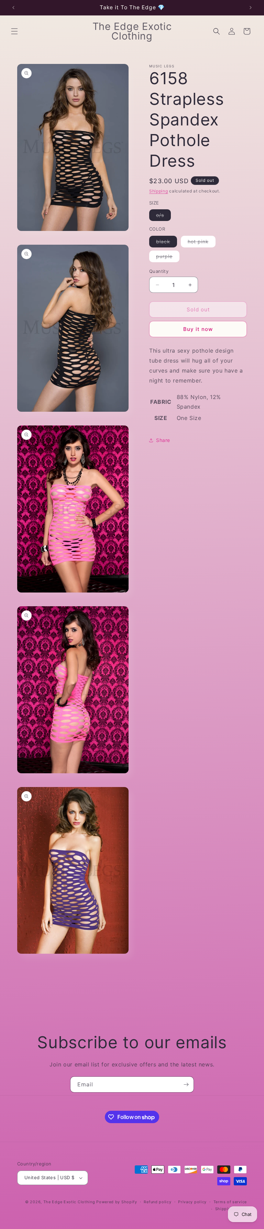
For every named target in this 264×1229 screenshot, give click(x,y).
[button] (14, 31)
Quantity (158, 271)
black (166, 242)
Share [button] (163, 440)
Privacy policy (192, 1201)
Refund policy (157, 1201)
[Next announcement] (250, 7)
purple (167, 257)
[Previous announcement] (13, 7)
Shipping (158, 190)
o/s (163, 216)
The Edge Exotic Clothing (70, 1201)
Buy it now (198, 329)
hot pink (202, 242)
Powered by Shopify (116, 1201)
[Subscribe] (186, 1084)
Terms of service (230, 1201)
